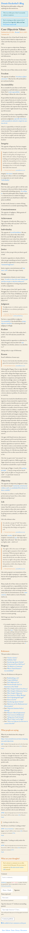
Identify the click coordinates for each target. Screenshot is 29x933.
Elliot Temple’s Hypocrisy (14, 693)
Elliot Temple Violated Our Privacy (17, 689)
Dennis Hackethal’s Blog (12, 3)
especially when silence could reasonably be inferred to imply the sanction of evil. (14, 121)
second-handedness (15, 232)
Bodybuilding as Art (13, 678)
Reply (2, 748)
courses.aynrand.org (18, 315)
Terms (2, 886)
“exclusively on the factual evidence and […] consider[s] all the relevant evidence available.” (14, 488)
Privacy (17, 930)
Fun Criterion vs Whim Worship (16, 695)
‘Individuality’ (5, 180)
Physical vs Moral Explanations (16, 713)
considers (9, 535)
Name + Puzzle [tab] (7, 890)
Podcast (8, 930)
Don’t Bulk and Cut (13, 682)
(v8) (19, 815)
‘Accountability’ (5, 321)
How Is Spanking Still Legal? (15, 697)
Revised (17, 32)
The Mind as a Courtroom (14, 666)
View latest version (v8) (9, 24)
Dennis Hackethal (9, 828)
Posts (3, 930)
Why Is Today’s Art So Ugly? (15, 719)
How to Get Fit (11, 699)
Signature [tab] (17, 890)
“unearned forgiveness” (7, 264)
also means (9, 173)
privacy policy (7, 886)
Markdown (3, 882)
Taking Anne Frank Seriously (15, 717)
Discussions (23, 930)
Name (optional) (6, 894)
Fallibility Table (11, 660)
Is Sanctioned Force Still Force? (16, 664)
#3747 (12, 849)
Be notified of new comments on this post (14, 923)
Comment (4, 874)
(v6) (20, 746)
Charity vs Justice (12, 658)
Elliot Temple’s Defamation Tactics (17, 691)
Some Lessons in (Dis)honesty (15, 715)
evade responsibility (14, 92)
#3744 (13, 833)
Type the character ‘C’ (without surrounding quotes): (13, 905)
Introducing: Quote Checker (15, 662)
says (23, 342)
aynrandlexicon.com (20, 170)
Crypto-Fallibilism (12, 680)
